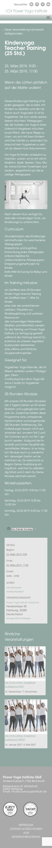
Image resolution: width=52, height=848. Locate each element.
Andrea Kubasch (15, 592)
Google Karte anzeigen (18, 619)
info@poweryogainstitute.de (29, 792)
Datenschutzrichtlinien (26, 829)
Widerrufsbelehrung (26, 837)
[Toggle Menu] (48, 17)
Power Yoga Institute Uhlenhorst (22, 603)
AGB (26, 833)
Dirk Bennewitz (13, 588)
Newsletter (20, 5)
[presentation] (25, 661)
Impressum (26, 825)
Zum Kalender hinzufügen (22, 529)
